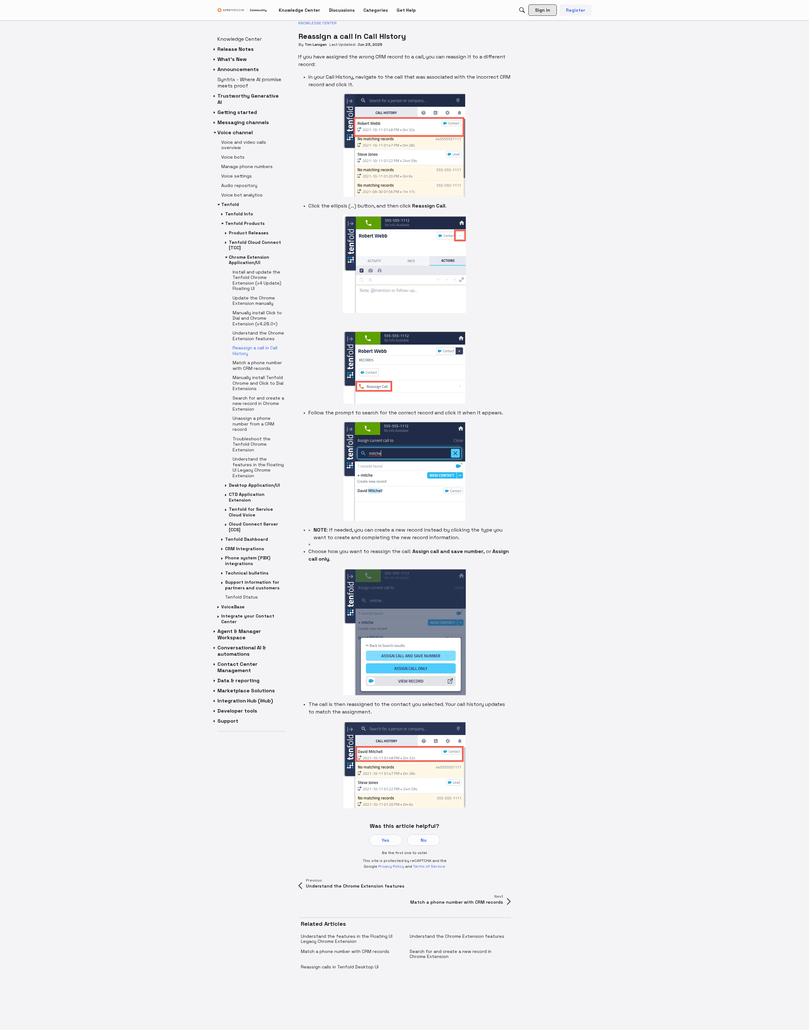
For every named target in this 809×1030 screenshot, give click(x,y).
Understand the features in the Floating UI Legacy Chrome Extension (346, 938)
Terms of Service (429, 866)
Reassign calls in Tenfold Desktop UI (340, 967)
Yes (385, 840)
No (424, 840)
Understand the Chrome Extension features (457, 936)
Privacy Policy (391, 866)
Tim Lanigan (316, 44)
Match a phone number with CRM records (345, 951)
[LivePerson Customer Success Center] (242, 10)
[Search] (522, 10)
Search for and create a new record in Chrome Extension (450, 954)
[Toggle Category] (214, 49)
